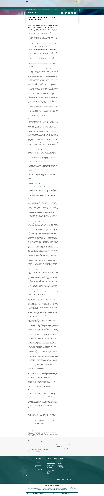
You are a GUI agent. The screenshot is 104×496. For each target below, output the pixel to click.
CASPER (59, 463)
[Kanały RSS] (77, 479)
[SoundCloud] (75, 479)
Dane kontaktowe (38, 465)
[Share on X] (66, 13)
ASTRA (59, 462)
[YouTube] (72, 479)
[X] (66, 479)
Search (73, 1)
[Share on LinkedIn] (72, 13)
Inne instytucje (37, 463)
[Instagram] (70, 479)
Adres (36, 466)
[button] (75, 1)
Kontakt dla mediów (38, 469)
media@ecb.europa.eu (60, 451)
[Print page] (62, 13)
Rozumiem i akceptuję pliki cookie (38, 493)
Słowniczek (37, 462)
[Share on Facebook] (69, 13)
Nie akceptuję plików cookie (65, 493)
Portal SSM (60, 465)
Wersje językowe (49, 467)
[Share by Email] (75, 13)
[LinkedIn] (68, 479)
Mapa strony (28, 475)
